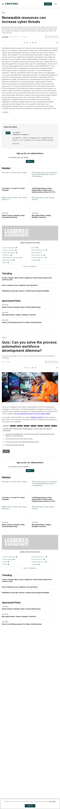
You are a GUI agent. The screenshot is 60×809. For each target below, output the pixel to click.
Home (3, 12)
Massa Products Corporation (11, 257)
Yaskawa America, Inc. (38, 257)
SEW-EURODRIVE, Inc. (38, 250)
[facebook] (24, 42)
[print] (57, 42)
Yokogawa (34, 260)
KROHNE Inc (6, 255)
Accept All (30, 805)
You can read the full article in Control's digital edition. (32, 413)
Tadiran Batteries (36, 252)
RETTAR (33, 247)
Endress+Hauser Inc (8, 250)
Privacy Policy (52, 801)
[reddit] (33, 42)
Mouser (4, 262)
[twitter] (30, 42)
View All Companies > (30, 266)
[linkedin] (27, 42)
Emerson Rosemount (8, 247)
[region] (30, 804)
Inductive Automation (8, 252)
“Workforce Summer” (37, 417)
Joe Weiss (5, 37)
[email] (35, 42)
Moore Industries (7, 260)
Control (4, 337)
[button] (3, 4)
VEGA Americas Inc (37, 255)
